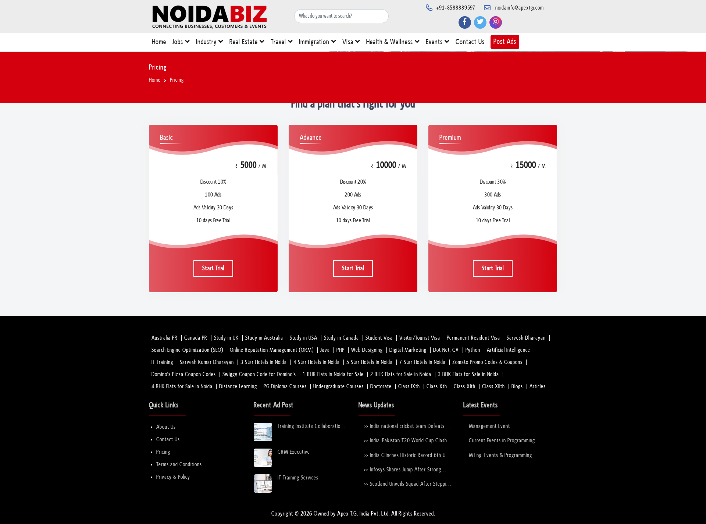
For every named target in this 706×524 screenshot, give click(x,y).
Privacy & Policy (173, 477)
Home (159, 42)
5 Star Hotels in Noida (369, 362)
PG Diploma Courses (285, 386)
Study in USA (303, 338)
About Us (166, 427)
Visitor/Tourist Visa (419, 338)
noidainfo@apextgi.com (519, 8)
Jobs (178, 42)
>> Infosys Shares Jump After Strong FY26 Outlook (402, 470)
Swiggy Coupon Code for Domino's (259, 374)
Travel (279, 42)
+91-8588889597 (455, 8)
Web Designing (367, 350)
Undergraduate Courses (338, 386)
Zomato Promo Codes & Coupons (487, 362)
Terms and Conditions (179, 464)
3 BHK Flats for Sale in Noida (468, 374)
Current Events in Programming (502, 440)
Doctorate (381, 386)
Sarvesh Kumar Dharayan (207, 362)
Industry (207, 42)
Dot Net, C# (446, 350)
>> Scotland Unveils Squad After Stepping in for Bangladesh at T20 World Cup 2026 (408, 484)
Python (473, 350)
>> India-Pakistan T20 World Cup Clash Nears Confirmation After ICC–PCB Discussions (405, 441)
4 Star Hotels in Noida (316, 362)
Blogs (517, 386)
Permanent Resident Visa (473, 338)
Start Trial (213, 268)
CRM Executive (294, 452)
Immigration (315, 42)
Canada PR (195, 338)
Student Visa (379, 338)
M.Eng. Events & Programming (500, 455)
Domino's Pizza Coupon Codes (183, 374)
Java (325, 350)
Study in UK (226, 338)
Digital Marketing (408, 350)
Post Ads (504, 41)
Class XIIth (493, 386)
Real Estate (244, 42)
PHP (340, 350)
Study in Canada (341, 338)
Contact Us (470, 42)
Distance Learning (238, 386)
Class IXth (409, 386)
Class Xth (437, 386)
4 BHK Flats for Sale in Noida (182, 386)
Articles (538, 386)
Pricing (163, 452)
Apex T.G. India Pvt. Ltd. (363, 514)
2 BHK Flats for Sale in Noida (400, 374)
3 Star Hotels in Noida (263, 362)
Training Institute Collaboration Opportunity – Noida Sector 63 (311, 427)
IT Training (162, 362)
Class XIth (464, 386)
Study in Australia (264, 338)
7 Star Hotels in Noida (422, 362)
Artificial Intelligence (508, 350)
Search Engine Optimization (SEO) (187, 350)
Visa (348, 42)
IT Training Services (298, 478)
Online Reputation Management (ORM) (272, 350)
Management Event (489, 426)
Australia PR (164, 338)
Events (435, 42)
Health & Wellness (390, 42)
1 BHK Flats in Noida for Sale (333, 374)
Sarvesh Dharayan (526, 338)
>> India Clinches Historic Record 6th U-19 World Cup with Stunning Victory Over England (406, 456)
